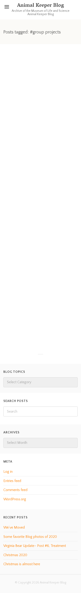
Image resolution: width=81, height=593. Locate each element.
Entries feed (12, 481)
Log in (8, 472)
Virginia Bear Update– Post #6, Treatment (34, 546)
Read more (20, 186)
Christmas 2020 (15, 555)
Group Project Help (30, 123)
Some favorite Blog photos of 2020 (30, 537)
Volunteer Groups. (28, 273)
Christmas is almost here (21, 564)
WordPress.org (14, 499)
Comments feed (15, 490)
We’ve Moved (14, 527)
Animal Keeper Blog (40, 6)
